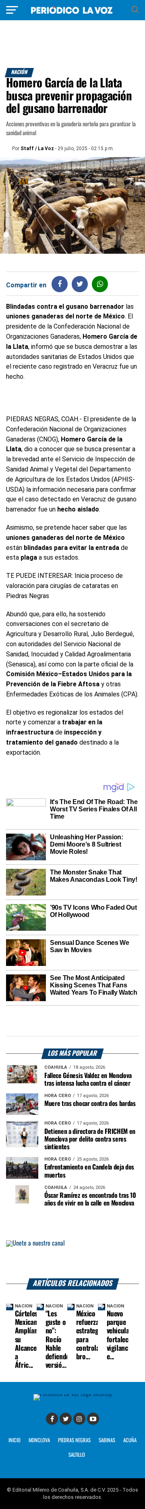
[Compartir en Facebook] (60, 284)
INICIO (14, 1440)
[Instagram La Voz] (79, 1419)
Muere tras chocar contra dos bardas (90, 1103)
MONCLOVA (39, 1440)
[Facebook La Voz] (52, 1419)
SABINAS (107, 1440)
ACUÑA (130, 1440)
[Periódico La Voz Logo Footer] (72, 1393)
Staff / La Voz (37, 148)
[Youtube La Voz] (93, 1419)
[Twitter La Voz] (66, 1419)
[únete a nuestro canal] (72, 1259)
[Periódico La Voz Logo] (72, 14)
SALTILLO (76, 1455)
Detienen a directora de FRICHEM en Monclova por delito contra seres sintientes (89, 1139)
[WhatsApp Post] (100, 284)
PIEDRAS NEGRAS (74, 1440)
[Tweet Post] (80, 284)
